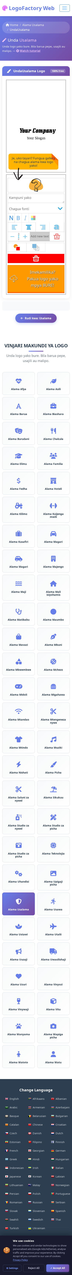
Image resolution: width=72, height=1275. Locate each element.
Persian (14, 1193)
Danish (37, 1133)
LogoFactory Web (31, 8)
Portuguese (63, 1193)
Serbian (60, 1202)
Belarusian (39, 1116)
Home (14, 25)
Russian (37, 1202)
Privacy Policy (20, 1259)
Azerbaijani (63, 1107)
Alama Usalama (33, 25)
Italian (60, 1168)
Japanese (15, 1176)
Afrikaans (38, 1099)
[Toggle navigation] (64, 8)
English (14, 1099)
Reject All (34, 1268)
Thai (58, 1219)
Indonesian (17, 1168)
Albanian (61, 1099)
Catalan (14, 1124)
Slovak (14, 1211)
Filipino (37, 1142)
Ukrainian (39, 1228)
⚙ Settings (12, 1268)
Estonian (15, 1142)
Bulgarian (62, 1116)
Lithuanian (16, 1185)
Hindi (36, 1159)
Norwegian (62, 1185)
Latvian (60, 1176)
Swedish (38, 1219)
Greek (13, 1159)
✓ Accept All (57, 1268)
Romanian (16, 1202)
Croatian (61, 1124)
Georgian (38, 1150)
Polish (36, 1193)
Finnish (60, 1142)
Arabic (14, 1107)
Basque (14, 1116)
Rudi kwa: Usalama (38, 318)
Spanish (61, 1211)
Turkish (14, 1228)
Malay (36, 1185)
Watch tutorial (30, 51)
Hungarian (62, 1159)
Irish (35, 1168)
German (61, 1150)
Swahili (14, 1219)
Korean (37, 1176)
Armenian (39, 1107)
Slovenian (39, 1211)
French (14, 1150)
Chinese (38, 1124)
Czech (13, 1133)
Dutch (59, 1133)
